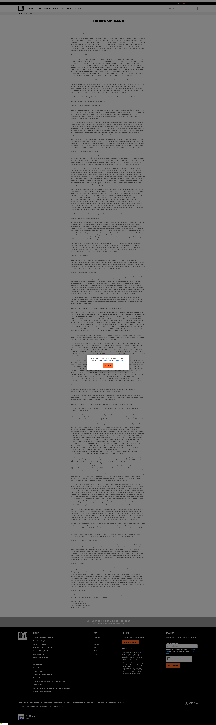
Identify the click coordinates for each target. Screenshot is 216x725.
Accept (108, 366)
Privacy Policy (119, 360)
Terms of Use (107, 360)
